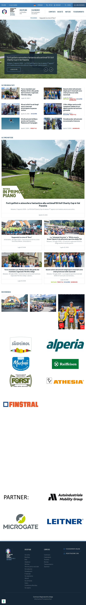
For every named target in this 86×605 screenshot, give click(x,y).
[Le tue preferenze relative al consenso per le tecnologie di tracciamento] (4, 601)
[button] (67, 5)
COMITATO (52, 12)
